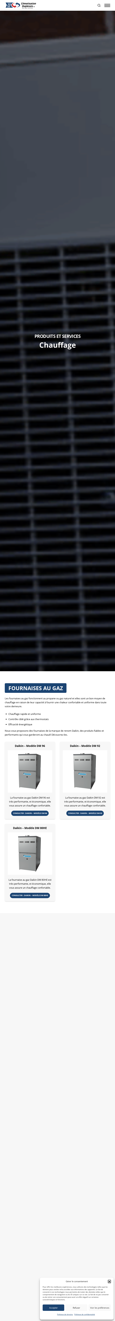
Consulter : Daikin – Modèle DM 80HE (30, 895)
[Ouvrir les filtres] (99, 5)
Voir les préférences (99, 1307)
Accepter (53, 1307)
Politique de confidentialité (84, 1314)
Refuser (76, 1307)
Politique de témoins (65, 1314)
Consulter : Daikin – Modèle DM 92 (85, 813)
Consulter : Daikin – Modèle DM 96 (30, 813)
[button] (109, 1281)
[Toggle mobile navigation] (107, 5)
